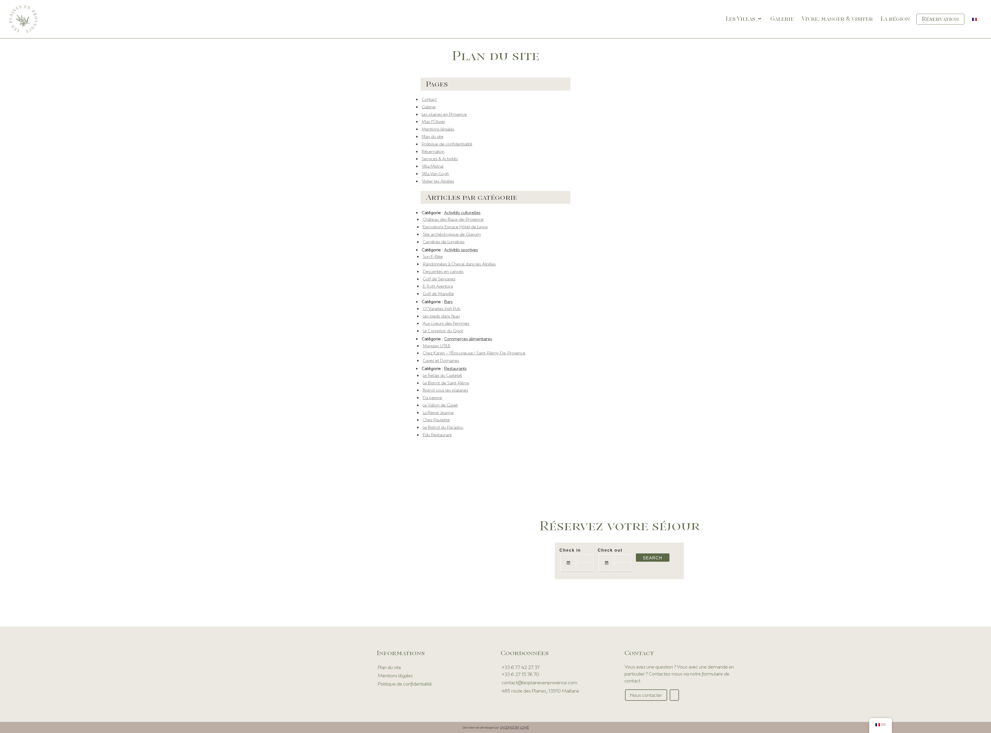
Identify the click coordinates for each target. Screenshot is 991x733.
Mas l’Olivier (433, 121)
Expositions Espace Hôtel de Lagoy (455, 226)
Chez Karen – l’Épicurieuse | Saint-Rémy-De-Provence (474, 353)
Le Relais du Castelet (442, 375)
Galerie (429, 106)
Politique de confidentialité (447, 144)
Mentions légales (438, 129)
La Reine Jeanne (438, 412)
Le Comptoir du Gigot (443, 330)
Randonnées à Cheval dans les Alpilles (459, 264)
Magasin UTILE (436, 345)
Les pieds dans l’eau (441, 316)
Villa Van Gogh (435, 173)
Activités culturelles (462, 212)
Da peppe (432, 397)
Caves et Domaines (441, 360)
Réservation (433, 151)
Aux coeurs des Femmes (446, 323)
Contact (429, 99)
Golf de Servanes (439, 278)
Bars (448, 301)
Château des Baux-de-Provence (453, 219)
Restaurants (455, 368)
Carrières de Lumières (444, 241)
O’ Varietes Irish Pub (441, 308)
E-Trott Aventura (438, 286)
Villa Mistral (432, 166)
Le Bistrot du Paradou (443, 427)
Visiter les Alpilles (438, 181)
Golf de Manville (438, 293)
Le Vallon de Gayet (440, 405)
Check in (570, 550)
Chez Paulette (436, 419)
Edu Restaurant (437, 434)
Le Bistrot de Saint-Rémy (446, 382)
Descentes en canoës (443, 271)
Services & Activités (440, 158)
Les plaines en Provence (444, 114)
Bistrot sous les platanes (445, 390)
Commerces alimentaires (468, 338)
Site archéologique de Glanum (452, 234)
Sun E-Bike (433, 256)
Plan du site (432, 136)
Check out (610, 550)
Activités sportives (461, 249)
